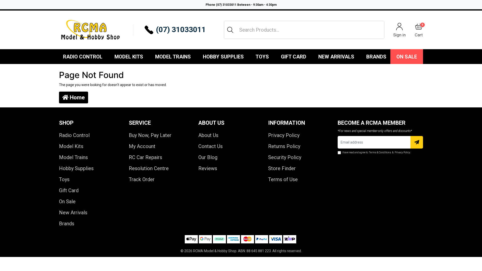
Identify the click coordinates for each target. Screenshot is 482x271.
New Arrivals (336, 57)
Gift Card (293, 57)
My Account (142, 146)
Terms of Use (283, 179)
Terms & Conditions (380, 152)
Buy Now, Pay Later (150, 135)
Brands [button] (376, 57)
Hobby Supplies (223, 57)
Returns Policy (284, 146)
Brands (66, 224)
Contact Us (210, 146)
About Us (208, 135)
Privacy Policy (283, 135)
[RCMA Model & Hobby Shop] (90, 29)
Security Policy (284, 157)
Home (77, 97)
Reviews (207, 168)
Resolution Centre (149, 168)
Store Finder (282, 168)
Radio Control (82, 57)
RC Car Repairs (145, 157)
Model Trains (173, 57)
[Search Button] (230, 30)
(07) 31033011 (181, 29)
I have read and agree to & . (376, 152)
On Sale (406, 57)
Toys (262, 57)
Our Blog (207, 157)
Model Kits (128, 57)
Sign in (399, 34)
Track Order (142, 179)
